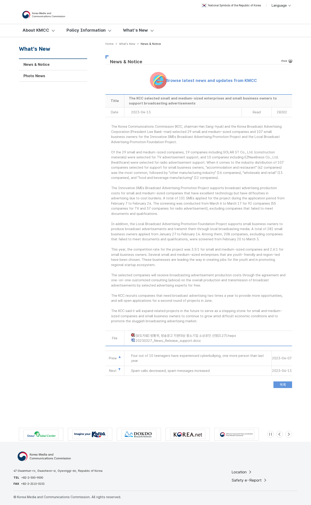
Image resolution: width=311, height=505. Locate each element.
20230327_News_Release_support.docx (168, 341)
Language (280, 5)
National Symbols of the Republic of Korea (234, 5)
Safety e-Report (247, 480)
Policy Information (86, 30)
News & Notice (36, 64)
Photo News (34, 76)
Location (240, 472)
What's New (135, 30)
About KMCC (36, 30)
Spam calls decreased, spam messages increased (170, 371)
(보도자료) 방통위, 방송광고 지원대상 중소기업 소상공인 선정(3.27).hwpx (186, 336)
